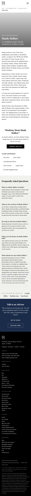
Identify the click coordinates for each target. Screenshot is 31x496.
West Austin (5, 406)
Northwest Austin (6, 398)
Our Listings (5, 419)
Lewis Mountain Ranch (9, 161)
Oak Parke (6, 157)
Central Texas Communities (9, 429)
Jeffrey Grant (5, 425)
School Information (7, 446)
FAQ (3, 450)
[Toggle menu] (27, 3)
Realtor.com (14, 296)
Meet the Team (6, 423)
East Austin (5, 400)
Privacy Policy (24, 462)
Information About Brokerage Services (10, 462)
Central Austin (5, 381)
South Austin (16, 157)
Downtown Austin (6, 408)
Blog (3, 440)
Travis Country (7, 165)
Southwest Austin (22, 8)
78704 (3, 410)
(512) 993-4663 (15, 325)
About (3, 421)
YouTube (22, 346)
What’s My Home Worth (8, 442)
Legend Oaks (19, 165)
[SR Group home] (3, 3)
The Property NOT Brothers (9, 433)
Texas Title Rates (6, 448)
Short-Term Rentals (7, 387)
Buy (3, 373)
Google (27, 293)
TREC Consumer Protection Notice (9, 460)
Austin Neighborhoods (11, 8)
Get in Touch (15, 320)
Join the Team (5, 366)
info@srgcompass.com (11, 357)
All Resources (5, 452)
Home (3, 8)
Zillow (5, 296)
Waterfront (4, 379)
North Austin (5, 396)
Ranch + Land (5, 383)
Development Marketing (8, 385)
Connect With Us (15, 146)
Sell (3, 375)
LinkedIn (16, 346)
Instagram (4, 346)
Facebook (24, 296)
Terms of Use (5, 464)
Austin (3, 417)
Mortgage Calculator (7, 444)
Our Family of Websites (8, 431)
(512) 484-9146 (13, 353)
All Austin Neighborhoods (10, 169)
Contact (4, 364)
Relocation (4, 377)
